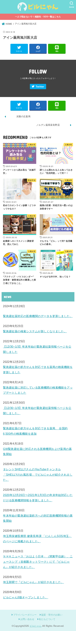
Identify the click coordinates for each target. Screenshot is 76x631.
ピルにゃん (36, 626)
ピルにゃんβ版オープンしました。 (25, 597)
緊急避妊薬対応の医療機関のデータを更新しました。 (38, 316)
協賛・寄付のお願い (51, 614)
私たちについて (47, 619)
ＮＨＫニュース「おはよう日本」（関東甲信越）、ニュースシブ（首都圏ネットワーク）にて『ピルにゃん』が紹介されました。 (38, 561)
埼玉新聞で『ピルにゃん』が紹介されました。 (33, 582)
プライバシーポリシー (25, 614)
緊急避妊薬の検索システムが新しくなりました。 (35, 331)
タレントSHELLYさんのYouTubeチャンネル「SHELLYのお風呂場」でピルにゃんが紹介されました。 (37, 474)
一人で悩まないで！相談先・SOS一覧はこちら (38, 16)
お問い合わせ (27, 619)
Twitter (40, 86)
